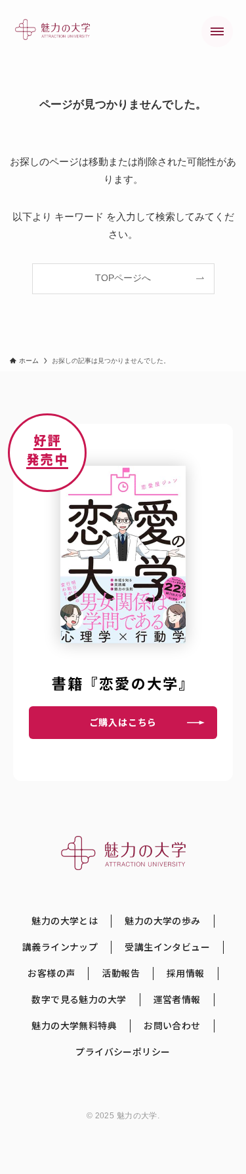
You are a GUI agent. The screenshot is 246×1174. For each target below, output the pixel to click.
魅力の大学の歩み (162, 921)
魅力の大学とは (64, 921)
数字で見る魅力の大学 (78, 999)
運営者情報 (177, 999)
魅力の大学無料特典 (74, 1025)
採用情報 (186, 973)
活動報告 (121, 973)
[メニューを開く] (217, 31)
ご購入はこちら (123, 722)
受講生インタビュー (167, 947)
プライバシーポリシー (122, 1052)
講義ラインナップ (60, 947)
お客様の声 (51, 973)
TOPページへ (123, 278)
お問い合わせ (172, 1025)
